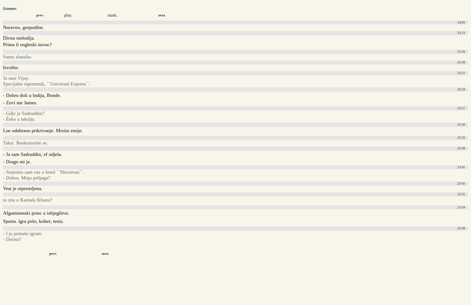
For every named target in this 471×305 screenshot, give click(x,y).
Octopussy (10, 8)
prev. (40, 15)
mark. (112, 15)
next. (162, 15)
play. (68, 15)
